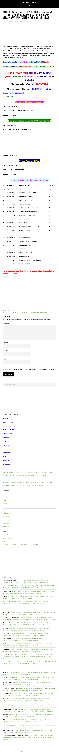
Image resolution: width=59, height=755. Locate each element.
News (4, 510)
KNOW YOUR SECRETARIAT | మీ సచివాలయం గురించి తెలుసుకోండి (20, 544)
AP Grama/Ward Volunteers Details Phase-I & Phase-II (19, 479)
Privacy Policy (7, 548)
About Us (5, 535)
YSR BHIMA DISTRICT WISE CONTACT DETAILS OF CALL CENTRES (23, 485)
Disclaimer (6, 541)
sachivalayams (15, 311)
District (5, 500)
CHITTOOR (6, 453)
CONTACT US (7, 538)
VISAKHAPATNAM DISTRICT (38, 313)
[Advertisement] (29, 34)
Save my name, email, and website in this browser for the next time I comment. (29, 369)
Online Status (7, 513)
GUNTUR (6, 441)
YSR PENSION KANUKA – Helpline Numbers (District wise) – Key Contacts (24, 475)
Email (5, 351)
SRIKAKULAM (7, 418)
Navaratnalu (6, 507)
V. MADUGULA (25, 313)
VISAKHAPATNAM (9, 426)
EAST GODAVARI (8, 430)
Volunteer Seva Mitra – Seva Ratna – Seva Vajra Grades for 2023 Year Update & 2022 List (29, 472)
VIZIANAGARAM (8, 422)
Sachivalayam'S (29, 2)
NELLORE (6, 449)
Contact (5, 497)
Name (5, 343)
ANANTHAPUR (7, 460)
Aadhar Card (6, 493)
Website (5, 359)
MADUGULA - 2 (15, 313)
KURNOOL (6, 464)
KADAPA (5, 456)
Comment (6, 324)
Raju (4, 601)
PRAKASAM (6, 445)
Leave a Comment (25, 21)
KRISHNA (6, 437)
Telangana (6, 523)
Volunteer (6, 526)
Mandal (5, 503)
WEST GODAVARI (8, 433)
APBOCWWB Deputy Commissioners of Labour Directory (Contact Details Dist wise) (27, 482)
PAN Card (6, 516)
